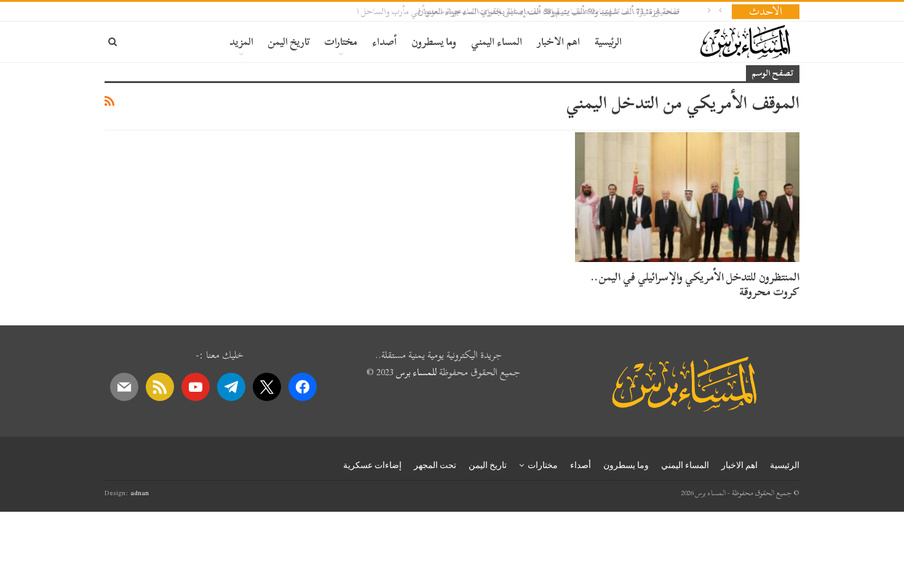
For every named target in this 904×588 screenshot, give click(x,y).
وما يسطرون (433, 41)
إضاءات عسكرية (372, 465)
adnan (139, 492)
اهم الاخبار (558, 41)
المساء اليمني (496, 41)
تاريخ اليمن (288, 41)
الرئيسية (608, 41)
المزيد (241, 41)
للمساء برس (416, 372)
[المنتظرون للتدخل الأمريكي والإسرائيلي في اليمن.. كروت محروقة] (687, 197)
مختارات (340, 41)
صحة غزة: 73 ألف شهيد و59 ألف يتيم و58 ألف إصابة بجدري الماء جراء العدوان (564, 11)
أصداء (384, 41)
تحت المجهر (435, 465)
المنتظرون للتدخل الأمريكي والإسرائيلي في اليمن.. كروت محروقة (695, 284)
